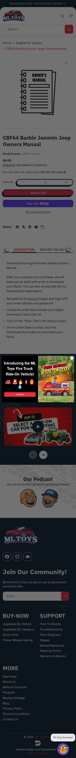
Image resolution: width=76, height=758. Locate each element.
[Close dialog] (71, 358)
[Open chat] (63, 749)
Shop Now (20, 394)
